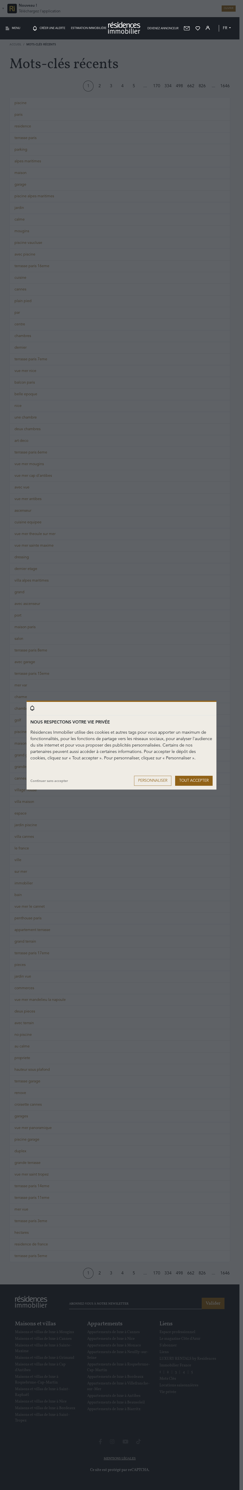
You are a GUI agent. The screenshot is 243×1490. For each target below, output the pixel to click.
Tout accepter (194, 781)
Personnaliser (152, 781)
